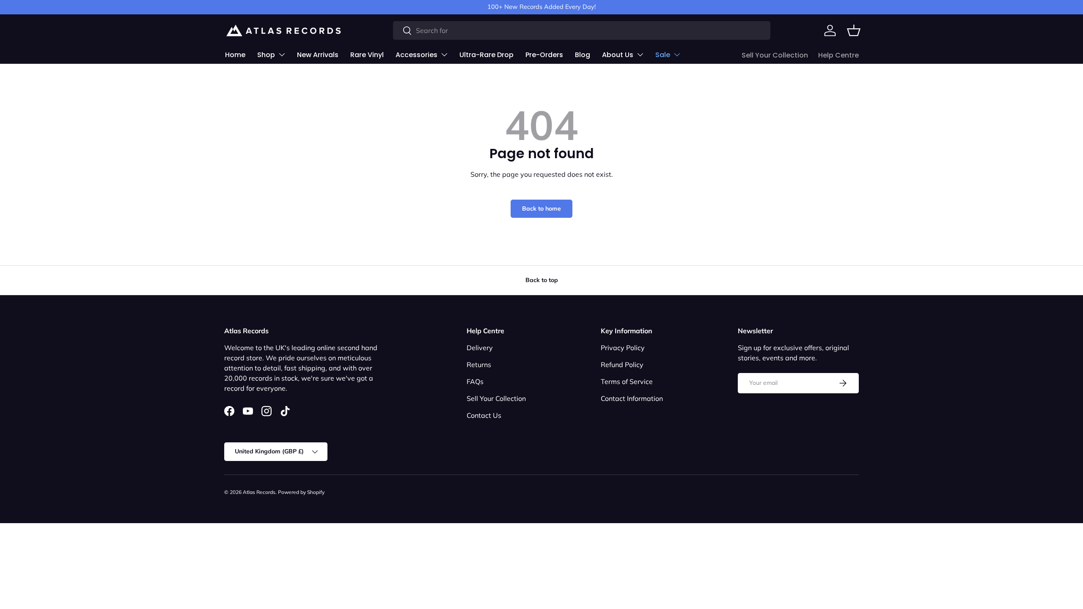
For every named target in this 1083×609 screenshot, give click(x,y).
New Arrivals (317, 55)
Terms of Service (627, 381)
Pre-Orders (544, 55)
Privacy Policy (623, 347)
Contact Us (484, 415)
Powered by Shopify (301, 492)
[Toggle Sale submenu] (677, 54)
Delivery (480, 347)
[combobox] (582, 30)
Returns (479, 364)
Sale (662, 55)
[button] (853, 30)
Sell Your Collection (775, 55)
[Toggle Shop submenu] (282, 54)
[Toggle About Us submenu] (640, 54)
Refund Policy (622, 364)
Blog (582, 55)
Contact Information (632, 398)
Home (235, 55)
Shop (266, 55)
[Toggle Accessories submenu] (444, 54)
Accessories (416, 55)
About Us (617, 55)
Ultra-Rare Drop (486, 55)
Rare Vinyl (367, 55)
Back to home (541, 208)
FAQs (475, 381)
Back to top (541, 280)
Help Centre (838, 55)
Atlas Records (259, 492)
